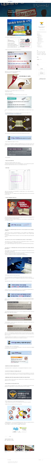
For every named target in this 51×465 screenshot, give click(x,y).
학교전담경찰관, (38, 54)
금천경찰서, (45, 54)
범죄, (38, 51)
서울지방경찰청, (43, 53)
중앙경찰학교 (40, 454)
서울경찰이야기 (39, 37)
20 (42, 73)
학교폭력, (44, 51)
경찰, (39, 52)
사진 (39, 44)
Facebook (38, 59)
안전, (40, 53)
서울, (41, 51)
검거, (42, 51)
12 (41, 72)
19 (41, 73)
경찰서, (37, 52)
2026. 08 (42, 68)
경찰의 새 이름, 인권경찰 (41, 41)
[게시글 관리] (7, 436)
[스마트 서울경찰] (11, 1)
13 (42, 72)
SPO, (37, 51)
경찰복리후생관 (40, 458)
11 (40, 72)
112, (40, 54)
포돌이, (40, 52)
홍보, (45, 53)
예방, (37, 53)
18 (40, 73)
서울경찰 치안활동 (40, 39)
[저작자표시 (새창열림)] (11, 436)
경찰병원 (39, 456)
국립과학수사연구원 (41, 455)
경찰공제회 (40, 457)
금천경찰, (39, 53)
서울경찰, (42, 52)
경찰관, (44, 52)
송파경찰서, (42, 54)
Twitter (41, 59)
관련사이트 (40, 459)
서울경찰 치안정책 (40, 38)
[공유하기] (6, 436)
